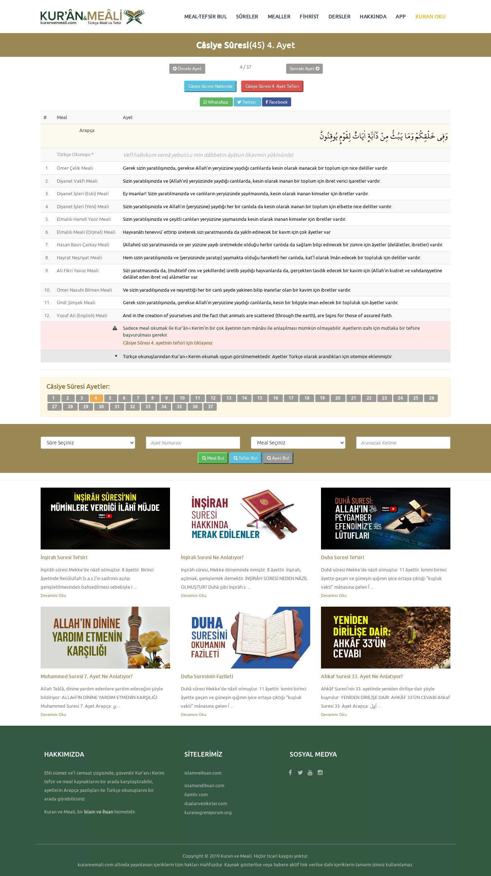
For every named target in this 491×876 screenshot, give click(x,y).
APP (401, 16)
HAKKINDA (373, 16)
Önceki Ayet (189, 68)
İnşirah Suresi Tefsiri (64, 557)
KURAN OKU (431, 16)
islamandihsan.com (204, 785)
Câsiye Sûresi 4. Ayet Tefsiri (272, 86)
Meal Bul (215, 458)
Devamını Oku (53, 595)
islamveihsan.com (202, 773)
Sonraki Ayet (303, 68)
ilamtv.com (196, 794)
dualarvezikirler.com (205, 803)
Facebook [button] (278, 102)
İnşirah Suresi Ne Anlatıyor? (212, 557)
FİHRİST (309, 16)
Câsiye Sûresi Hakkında (210, 86)
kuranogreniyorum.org (208, 812)
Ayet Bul (280, 458)
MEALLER (279, 16)
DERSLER (340, 16)
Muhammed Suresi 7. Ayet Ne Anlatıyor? (87, 676)
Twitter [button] (249, 102)
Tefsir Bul (247, 458)
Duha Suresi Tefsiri (342, 557)
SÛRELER (247, 16)
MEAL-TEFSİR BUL (205, 16)
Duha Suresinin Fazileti (207, 676)
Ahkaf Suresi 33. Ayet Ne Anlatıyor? (362, 676)
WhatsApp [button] (218, 102)
